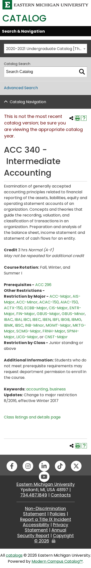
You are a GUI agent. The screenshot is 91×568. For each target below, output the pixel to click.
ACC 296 (43, 285)
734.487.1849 (33, 495)
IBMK (8, 325)
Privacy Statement (46, 527)
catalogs (14, 555)
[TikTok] (60, 466)
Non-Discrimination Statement (44, 511)
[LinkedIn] (44, 466)
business (58, 389)
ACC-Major (60, 296)
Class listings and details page (32, 417)
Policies (58, 514)
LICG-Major (27, 337)
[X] (76, 466)
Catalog (24, 18)
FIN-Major (25, 313)
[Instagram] (28, 466)
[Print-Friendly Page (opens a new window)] (77, 118)
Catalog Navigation (28, 102)
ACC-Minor (27, 302)
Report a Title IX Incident (45, 519)
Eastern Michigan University (46, 484)
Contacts (61, 495)
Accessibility (36, 525)
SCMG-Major (28, 331)
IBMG (76, 319)
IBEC (36, 319)
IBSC (19, 325)
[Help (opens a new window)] (84, 118)
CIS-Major (58, 308)
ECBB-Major (35, 308)
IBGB (65, 319)
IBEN (46, 319)
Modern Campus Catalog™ (57, 561)
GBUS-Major (48, 313)
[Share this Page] (71, 118)
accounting (37, 389)
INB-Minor (34, 325)
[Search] (82, 71)
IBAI (18, 319)
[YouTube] (44, 476)
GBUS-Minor (73, 313)
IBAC (8, 319)
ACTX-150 (13, 308)
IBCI (27, 319)
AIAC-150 (69, 302)
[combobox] (45, 48)
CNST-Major (56, 337)
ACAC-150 (49, 302)
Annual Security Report (41, 532)
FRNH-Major (53, 331)
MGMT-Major (58, 325)
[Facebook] (12, 466)
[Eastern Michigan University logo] (45, 4)
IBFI (55, 319)
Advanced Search (21, 88)
